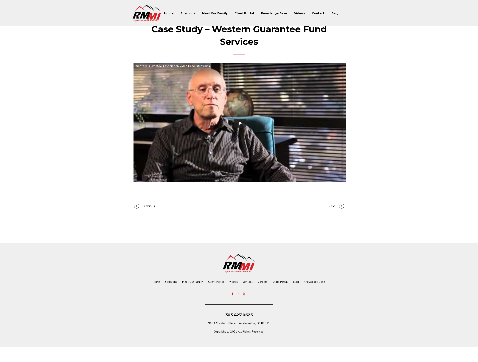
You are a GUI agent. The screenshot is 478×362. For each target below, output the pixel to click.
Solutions (187, 13)
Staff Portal (280, 281)
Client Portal (244, 13)
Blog (335, 13)
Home (168, 13)
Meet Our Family (215, 13)
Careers (263, 281)
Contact (318, 13)
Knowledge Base (274, 13)
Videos (299, 13)
